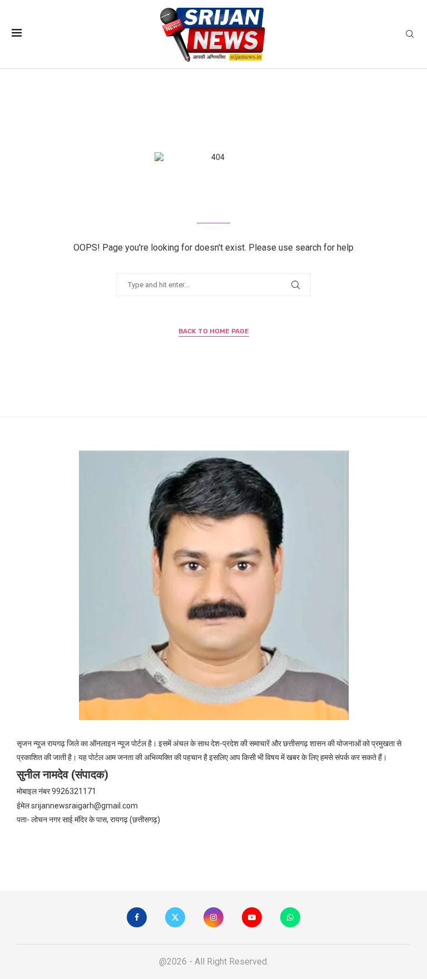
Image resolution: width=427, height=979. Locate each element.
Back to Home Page (213, 331)
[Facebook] (137, 917)
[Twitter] (175, 917)
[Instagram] (213, 917)
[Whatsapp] (290, 917)
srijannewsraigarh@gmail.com (84, 805)
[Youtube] (252, 917)
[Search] (409, 34)
